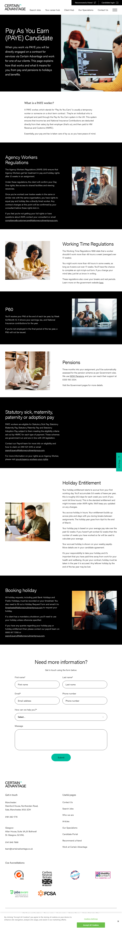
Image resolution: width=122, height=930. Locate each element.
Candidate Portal (70, 834)
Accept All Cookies (91, 925)
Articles (65, 821)
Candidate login (108, 2)
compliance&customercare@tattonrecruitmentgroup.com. (31, 220)
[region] (61, 921)
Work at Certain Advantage (74, 846)
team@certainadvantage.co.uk (19, 848)
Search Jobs (35, 9)
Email (18, 693)
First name (20, 677)
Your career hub (52, 9)
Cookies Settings (91, 919)
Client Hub (69, 9)
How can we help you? (26, 709)
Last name (67, 677)
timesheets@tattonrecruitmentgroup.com (24, 607)
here (101, 282)
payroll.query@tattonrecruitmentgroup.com (25, 450)
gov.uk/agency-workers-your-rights (32, 459)
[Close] (118, 921)
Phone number (69, 693)
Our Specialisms (85, 9)
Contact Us (103, 9)
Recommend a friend (83, 2)
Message (19, 725)
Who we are (68, 814)
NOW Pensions (77, 376)
